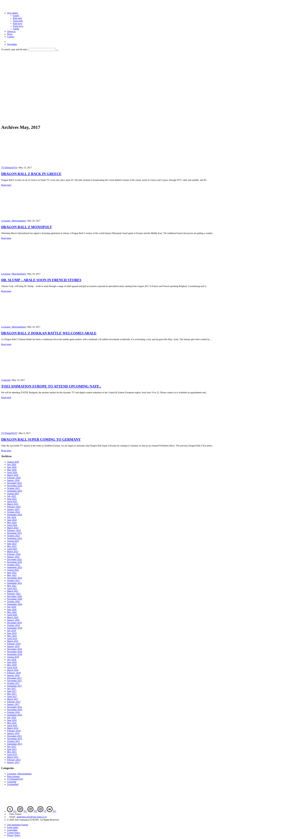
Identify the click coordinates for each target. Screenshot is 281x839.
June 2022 (12, 572)
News (9, 34)
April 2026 (12, 472)
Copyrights (12, 830)
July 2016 (11, 717)
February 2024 (14, 530)
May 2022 (12, 575)
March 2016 (12, 728)
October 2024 (13, 512)
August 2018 (13, 657)
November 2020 (14, 599)
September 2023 (14, 538)
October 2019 (13, 625)
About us (11, 31)
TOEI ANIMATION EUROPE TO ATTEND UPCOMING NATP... (51, 386)
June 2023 (12, 543)
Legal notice (12, 827)
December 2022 (14, 559)
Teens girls (18, 21)
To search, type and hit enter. (14, 49)
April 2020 (12, 615)
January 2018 (13, 675)
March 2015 (12, 757)
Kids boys (17, 23)
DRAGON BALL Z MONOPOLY (26, 227)
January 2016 (13, 733)
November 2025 (14, 485)
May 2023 (12, 546)
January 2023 (13, 557)
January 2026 (13, 480)
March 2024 (12, 528)
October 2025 (13, 488)
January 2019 (13, 646)
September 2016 (14, 715)
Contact (10, 36)
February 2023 (14, 554)
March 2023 (12, 551)
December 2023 (14, 533)
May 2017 (12, 694)
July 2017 (11, 688)
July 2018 (11, 659)
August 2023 (13, 541)
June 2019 (12, 633)
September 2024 (14, 514)
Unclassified (12, 784)
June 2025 (12, 499)
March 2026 (12, 475)
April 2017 (12, 696)
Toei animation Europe (17, 824)
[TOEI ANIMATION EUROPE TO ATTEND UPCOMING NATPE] (30, 377)
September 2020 (14, 604)
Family (16, 15)
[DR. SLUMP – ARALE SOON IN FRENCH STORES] (30, 271)
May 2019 (12, 636)
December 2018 (14, 649)
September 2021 (14, 583)
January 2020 (13, 620)
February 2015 (14, 759)
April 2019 (12, 638)
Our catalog (12, 13)
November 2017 (14, 680)
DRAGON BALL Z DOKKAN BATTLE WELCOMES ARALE (48, 333)
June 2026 (12, 467)
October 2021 (13, 580)
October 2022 (13, 564)
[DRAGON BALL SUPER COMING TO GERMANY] (30, 430)
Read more (6, 185)
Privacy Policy (13, 835)
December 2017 (14, 678)
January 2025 (13, 509)
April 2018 (12, 667)
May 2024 (12, 522)
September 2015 (14, 744)
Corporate (5, 380)
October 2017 (13, 683)
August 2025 (13, 493)
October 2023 (13, 535)
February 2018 (14, 672)
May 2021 (12, 586)
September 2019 (14, 628)
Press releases (13, 776)
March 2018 (12, 670)
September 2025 (14, 491)
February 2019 (14, 644)
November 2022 (14, 562)
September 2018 (14, 654)
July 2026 (11, 464)
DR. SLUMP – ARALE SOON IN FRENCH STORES (41, 280)
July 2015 (11, 746)
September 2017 (14, 686)
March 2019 (12, 641)
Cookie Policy (13, 832)
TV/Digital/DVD (9, 167)
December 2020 (14, 596)
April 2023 (12, 549)
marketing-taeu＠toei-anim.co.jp (32, 817)
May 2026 (12, 470)
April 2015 (12, 754)
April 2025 (12, 501)
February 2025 (14, 506)
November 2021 (14, 578)
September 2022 (14, 567)
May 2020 (12, 612)
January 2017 (13, 704)
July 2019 (11, 630)
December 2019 (14, 622)
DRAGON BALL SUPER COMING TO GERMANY (41, 439)
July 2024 (11, 517)
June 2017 (12, 691)
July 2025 (11, 496)
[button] (57, 50)
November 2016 (14, 709)
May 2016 (12, 723)
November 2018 (14, 651)
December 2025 (14, 483)
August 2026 (13, 462)
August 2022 (13, 570)
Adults (16, 29)
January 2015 (13, 762)
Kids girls (17, 18)
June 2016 (12, 720)
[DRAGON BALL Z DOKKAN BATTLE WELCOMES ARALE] (30, 324)
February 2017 (14, 701)
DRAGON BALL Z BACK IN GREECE (31, 174)
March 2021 (12, 591)
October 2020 (13, 601)
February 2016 (14, 730)
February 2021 (14, 593)
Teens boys (18, 26)
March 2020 (12, 617)
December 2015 (14, 736)
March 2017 (12, 699)
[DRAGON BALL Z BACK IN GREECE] (30, 165)
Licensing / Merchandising (13, 220)
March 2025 (12, 504)
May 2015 (12, 752)
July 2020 (11, 607)
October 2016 (13, 712)
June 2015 (12, 749)
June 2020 (12, 609)
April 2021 (12, 588)
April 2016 (12, 725)
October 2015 (13, 741)
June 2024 (12, 520)
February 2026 (14, 477)
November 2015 (14, 738)
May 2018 (12, 665)
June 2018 (12, 662)
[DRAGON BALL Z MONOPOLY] (30, 218)
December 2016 (14, 707)
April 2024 (12, 525)
